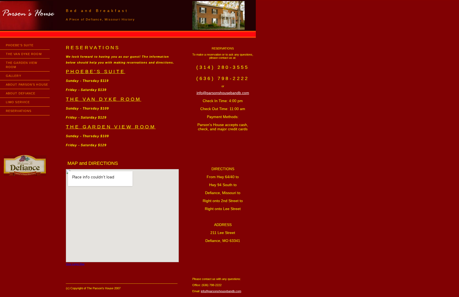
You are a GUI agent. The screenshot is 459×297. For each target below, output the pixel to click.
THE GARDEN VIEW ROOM (21, 65)
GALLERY (13, 75)
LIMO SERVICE (18, 102)
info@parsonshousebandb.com (223, 93)
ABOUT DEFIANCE (20, 93)
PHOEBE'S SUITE (19, 45)
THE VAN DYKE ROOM (24, 54)
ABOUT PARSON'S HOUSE (27, 84)
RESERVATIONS (18, 110)
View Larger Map (75, 264)
